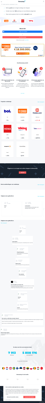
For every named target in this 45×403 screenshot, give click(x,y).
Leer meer (22, 93)
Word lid (22, 172)
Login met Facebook (23, 31)
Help (1, 400)
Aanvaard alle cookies (29, 397)
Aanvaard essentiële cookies (12, 397)
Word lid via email (22, 37)
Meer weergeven (41, 101)
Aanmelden (27, 40)
